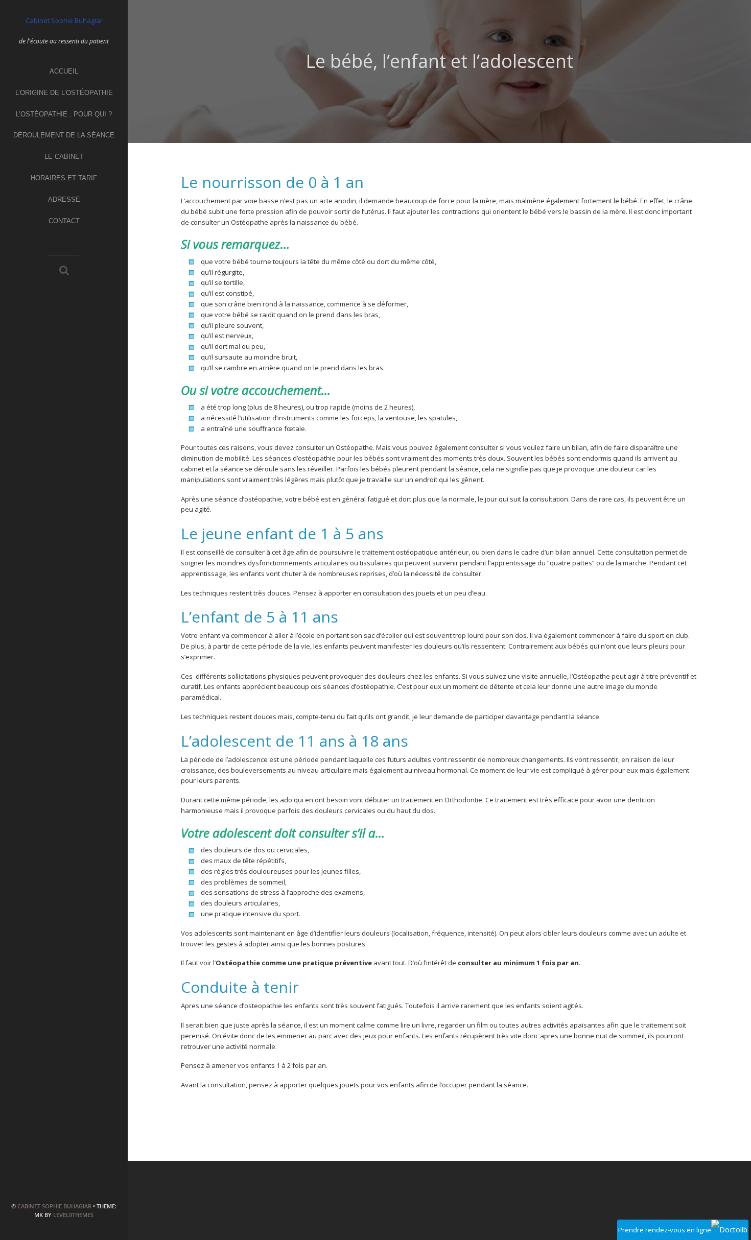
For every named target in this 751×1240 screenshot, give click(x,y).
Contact (64, 221)
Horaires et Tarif (64, 178)
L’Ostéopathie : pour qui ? (64, 114)
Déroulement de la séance (63, 135)
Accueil (64, 71)
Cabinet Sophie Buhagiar (54, 1206)
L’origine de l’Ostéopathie (64, 93)
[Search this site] (64, 271)
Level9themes (73, 1215)
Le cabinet (64, 156)
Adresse (64, 199)
